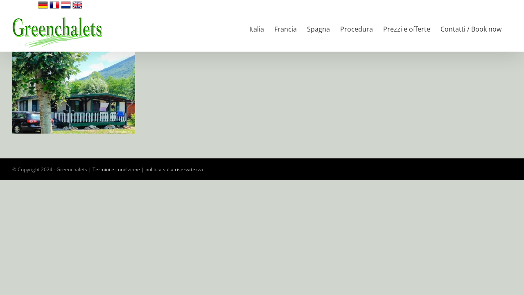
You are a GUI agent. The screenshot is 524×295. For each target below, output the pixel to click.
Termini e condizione (116, 169)
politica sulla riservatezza (174, 169)
